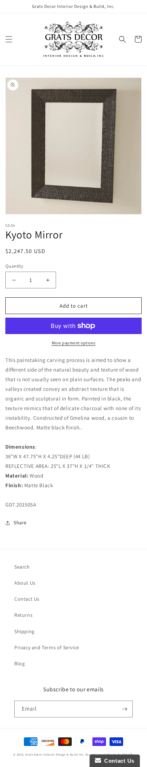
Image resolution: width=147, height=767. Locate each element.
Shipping (24, 631)
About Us (25, 583)
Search (22, 567)
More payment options (74, 342)
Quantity (14, 266)
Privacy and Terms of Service (46, 647)
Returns (23, 615)
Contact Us (27, 599)
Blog (19, 663)
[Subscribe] (124, 709)
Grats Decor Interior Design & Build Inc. (55, 754)
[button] (9, 39)
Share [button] (20, 522)
